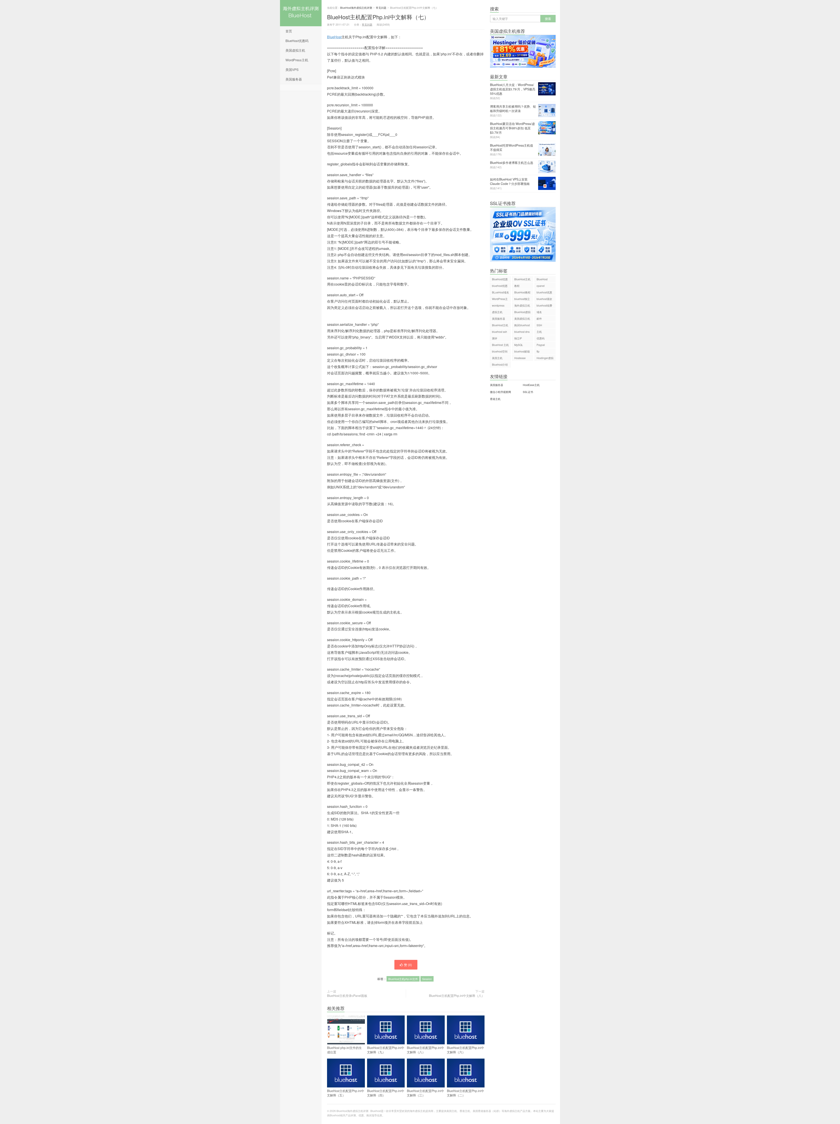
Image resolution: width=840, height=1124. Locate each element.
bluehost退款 (544, 299)
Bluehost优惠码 (500, 279)
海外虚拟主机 (522, 305)
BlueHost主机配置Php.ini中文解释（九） (385, 1049)
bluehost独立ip (522, 299)
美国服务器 (293, 79)
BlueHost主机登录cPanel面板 (347, 995)
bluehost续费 (544, 305)
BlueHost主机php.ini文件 (403, 979)
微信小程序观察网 (500, 392)
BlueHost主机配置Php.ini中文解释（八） (457, 995)
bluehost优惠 (544, 292)
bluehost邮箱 (522, 351)
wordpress (498, 305)
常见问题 (381, 7)
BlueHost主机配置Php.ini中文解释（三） (425, 1093)
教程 (517, 286)
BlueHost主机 (522, 279)
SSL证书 (528, 392)
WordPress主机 (296, 60)
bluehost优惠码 (500, 286)
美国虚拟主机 (295, 50)
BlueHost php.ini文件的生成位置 (344, 1049)
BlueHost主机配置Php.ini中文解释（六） (465, 1049)
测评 (494, 338)
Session (427, 979)
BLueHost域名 (500, 292)
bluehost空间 (500, 351)
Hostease (520, 358)
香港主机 (495, 399)
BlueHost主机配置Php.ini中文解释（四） (385, 1093)
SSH (539, 325)
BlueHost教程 (522, 292)
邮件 (539, 318)
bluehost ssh (499, 331)
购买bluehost (522, 325)
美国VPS (292, 69)
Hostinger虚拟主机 (545, 358)
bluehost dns (522, 331)
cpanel (541, 286)
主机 (539, 331)
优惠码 (540, 338)
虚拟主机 (497, 312)
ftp (538, 351)
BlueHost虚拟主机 (522, 312)
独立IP (518, 338)
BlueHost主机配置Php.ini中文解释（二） (465, 1093)
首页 (288, 31)
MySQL (518, 345)
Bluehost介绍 (500, 364)
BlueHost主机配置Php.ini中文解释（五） (345, 1093)
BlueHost (334, 36)
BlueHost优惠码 (296, 40)
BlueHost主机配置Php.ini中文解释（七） (378, 17)
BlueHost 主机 (500, 345)
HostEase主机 (531, 385)
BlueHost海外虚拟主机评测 (301, 13)
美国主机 (497, 358)
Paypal (541, 345)
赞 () (408, 965)
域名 (539, 312)
